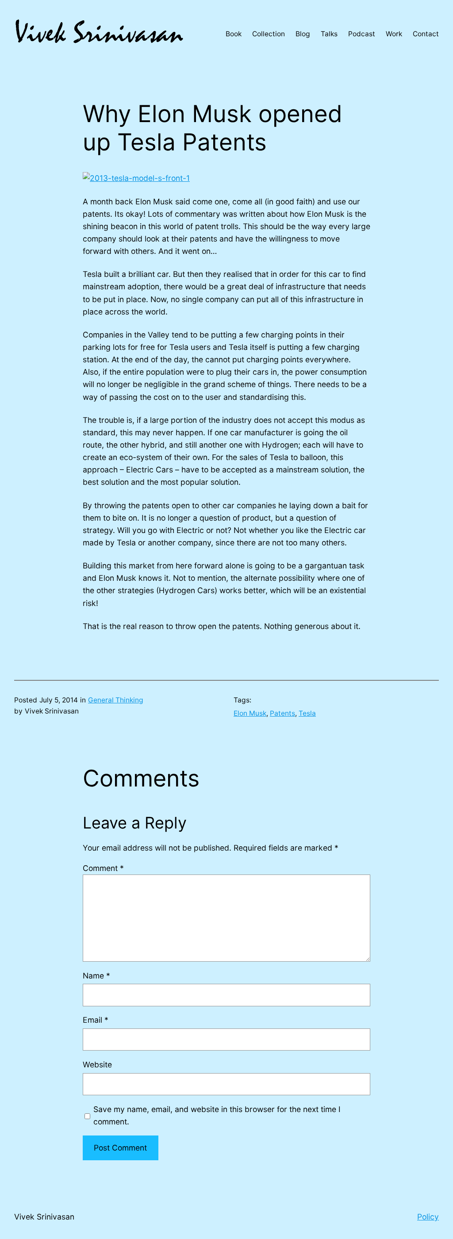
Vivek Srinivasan (44, 1216)
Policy (428, 1216)
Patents (282, 713)
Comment (103, 868)
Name (96, 975)
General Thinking (115, 700)
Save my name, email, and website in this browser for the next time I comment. (217, 1115)
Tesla (307, 713)
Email (95, 1019)
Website (97, 1064)
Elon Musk (250, 713)
